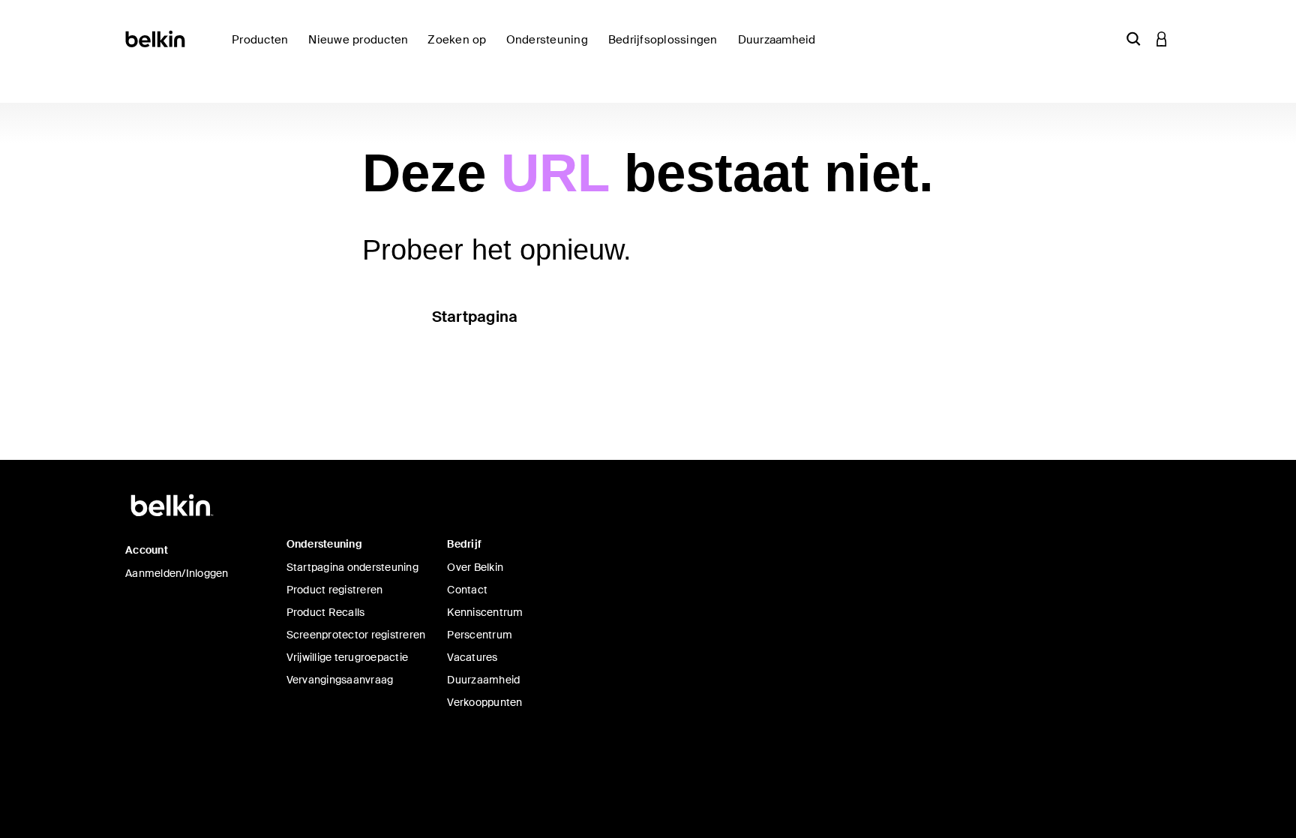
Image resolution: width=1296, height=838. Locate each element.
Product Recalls (325, 612)
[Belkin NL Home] (156, 38)
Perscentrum (479, 634)
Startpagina (475, 316)
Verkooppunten (484, 702)
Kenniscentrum (485, 612)
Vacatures (472, 657)
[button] (1133, 38)
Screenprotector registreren (356, 634)
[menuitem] (362, 48)
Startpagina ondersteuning (352, 567)
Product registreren (334, 589)
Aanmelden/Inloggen (177, 573)
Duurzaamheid (483, 679)
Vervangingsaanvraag (340, 679)
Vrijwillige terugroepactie (347, 657)
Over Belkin (475, 567)
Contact (467, 589)
